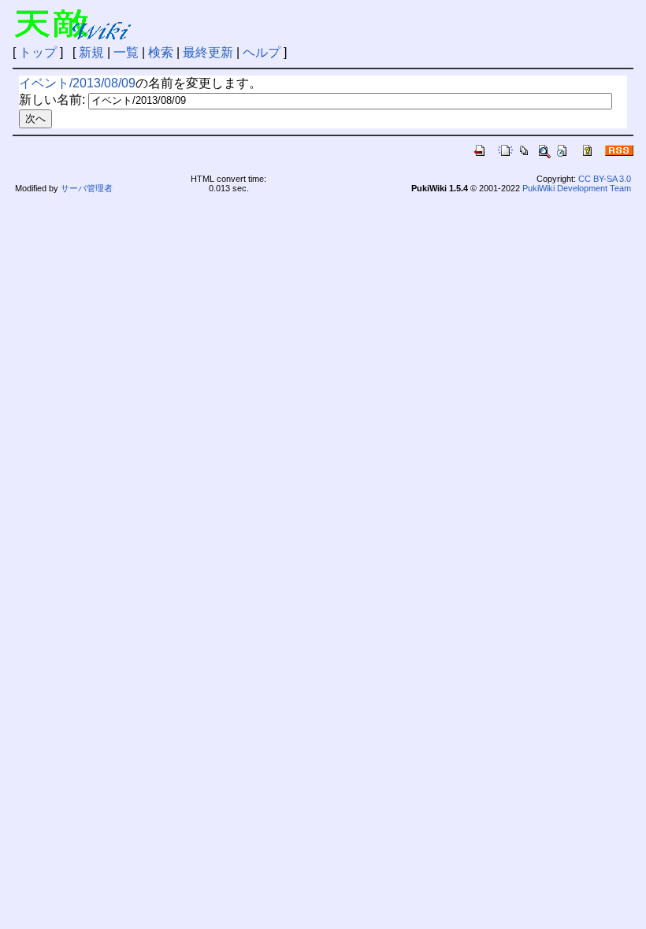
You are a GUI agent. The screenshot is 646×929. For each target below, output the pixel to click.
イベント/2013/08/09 (77, 83)
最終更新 (208, 52)
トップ (38, 52)
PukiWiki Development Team (576, 188)
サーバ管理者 (87, 188)
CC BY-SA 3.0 (604, 178)
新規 (91, 52)
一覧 (126, 52)
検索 (160, 52)
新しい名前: (52, 99)
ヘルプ (261, 52)
